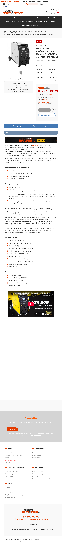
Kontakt (45, 1)
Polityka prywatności (11, 492)
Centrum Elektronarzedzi (10, 31)
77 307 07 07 (33, 4)
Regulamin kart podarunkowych (14, 495)
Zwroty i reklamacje (11, 460)
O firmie (7, 487)
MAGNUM (51, 80)
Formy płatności (10, 476)
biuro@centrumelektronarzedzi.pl (14, 4)
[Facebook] (6, 6)
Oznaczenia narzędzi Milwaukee (41, 474)
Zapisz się (12, 429)
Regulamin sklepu (10, 497)
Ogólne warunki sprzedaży (13, 490)
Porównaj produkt (46, 115)
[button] (46, 12)
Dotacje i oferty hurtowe (12, 452)
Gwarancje (8, 462)
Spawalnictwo (22, 31)
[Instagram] (3, 6)
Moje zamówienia (37, 452)
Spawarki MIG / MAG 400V (12, 32)
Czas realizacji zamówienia (12, 474)
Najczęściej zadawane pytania (13, 455)
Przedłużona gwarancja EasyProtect (42, 478)
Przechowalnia (36, 455)
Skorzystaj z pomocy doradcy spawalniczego (30, 126)
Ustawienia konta (37, 457)
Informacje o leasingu (38, 471)
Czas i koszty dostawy (11, 471)
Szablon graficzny (13, 541)
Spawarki (30, 31)
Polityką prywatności (36, 435)
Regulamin (24, 433)
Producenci (35, 476)
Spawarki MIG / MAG (40, 31)
